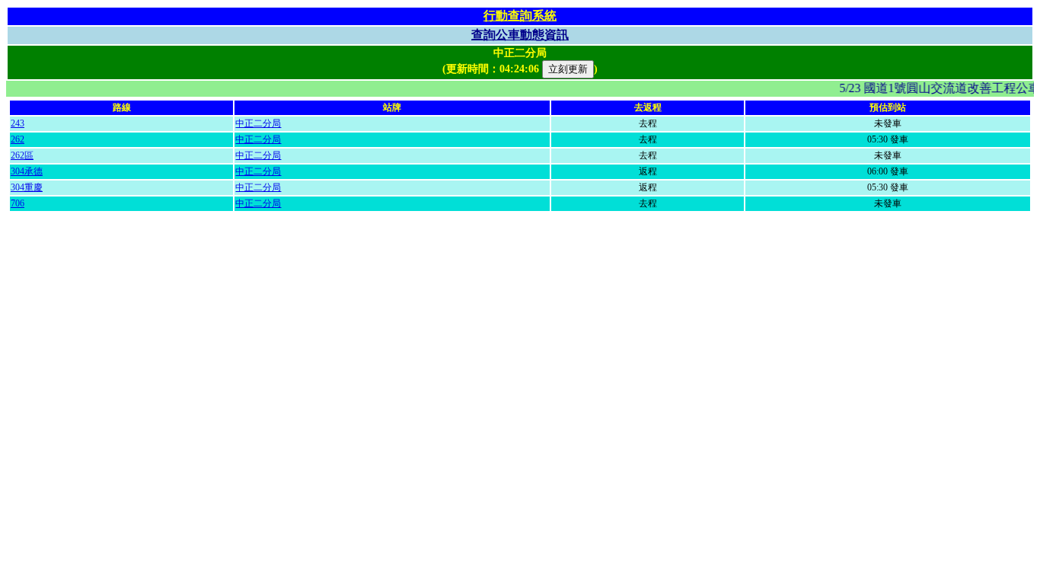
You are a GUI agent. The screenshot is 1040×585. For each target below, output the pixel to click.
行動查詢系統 (520, 15)
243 (17, 123)
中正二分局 (258, 123)
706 (17, 203)
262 (17, 139)
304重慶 (27, 187)
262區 (22, 155)
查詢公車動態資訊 (520, 34)
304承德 (27, 171)
